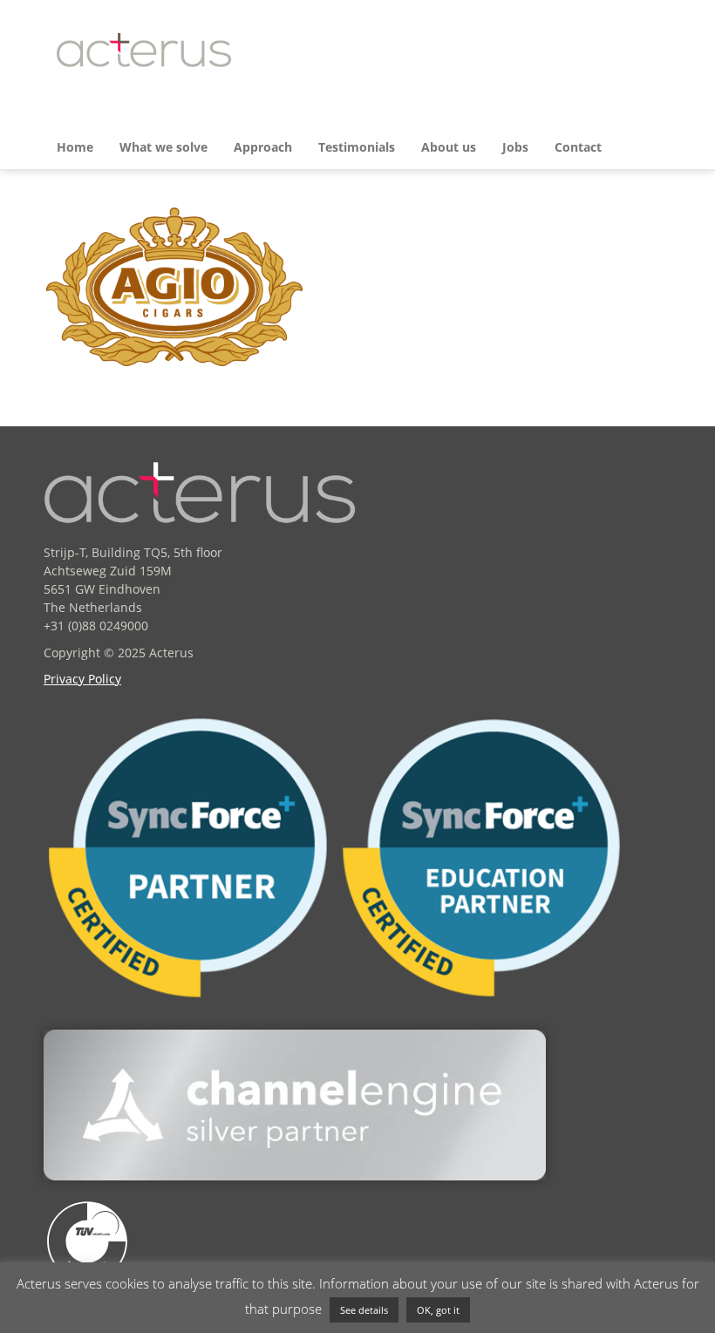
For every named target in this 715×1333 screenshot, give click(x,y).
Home (75, 147)
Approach (263, 147)
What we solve (163, 147)
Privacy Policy (82, 678)
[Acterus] (144, 50)
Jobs (515, 147)
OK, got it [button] (438, 1309)
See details (364, 1309)
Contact (578, 147)
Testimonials (356, 147)
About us (448, 147)
